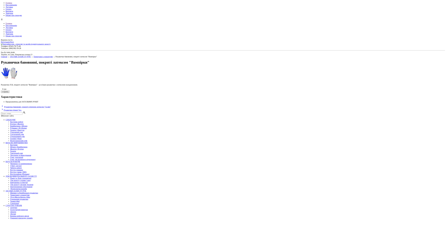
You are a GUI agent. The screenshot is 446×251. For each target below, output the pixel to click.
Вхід (12, 42)
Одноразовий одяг (17, 136)
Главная (4, 57)
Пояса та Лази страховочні (20, 178)
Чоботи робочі (16, 168)
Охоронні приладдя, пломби (21, 218)
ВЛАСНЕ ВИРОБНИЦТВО (17, 143)
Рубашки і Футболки (18, 128)
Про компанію (11, 5)
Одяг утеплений (16, 157)
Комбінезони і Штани (18, 126)
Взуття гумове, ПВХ (18, 172)
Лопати (13, 212)
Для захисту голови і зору (20, 180)
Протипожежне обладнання (21, 187)
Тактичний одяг (16, 153)
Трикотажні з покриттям (43, 57)
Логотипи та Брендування (20, 155)
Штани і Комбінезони (18, 147)
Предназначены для (13, 102)
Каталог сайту (7, 116)
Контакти (9, 11)
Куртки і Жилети (17, 124)
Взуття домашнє (16, 170)
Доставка (9, 7)
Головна (9, 3)
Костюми (14, 145)
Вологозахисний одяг (18, 141)
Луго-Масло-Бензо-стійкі (20, 197)
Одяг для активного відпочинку (23, 159)
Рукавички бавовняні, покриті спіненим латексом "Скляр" (27, 107)
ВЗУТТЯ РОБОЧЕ (13, 162)
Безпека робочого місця (19, 216)
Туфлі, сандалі (15, 166)
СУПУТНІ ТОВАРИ (14, 205)
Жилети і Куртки (17, 149)
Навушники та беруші (19, 182)
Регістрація (5, 42)
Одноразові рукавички (19, 199)
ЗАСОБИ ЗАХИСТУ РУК (20, 57)
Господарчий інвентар (19, 210)
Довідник (9, 13)
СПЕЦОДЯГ (11, 120)
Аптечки (13, 208)
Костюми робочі (16, 122)
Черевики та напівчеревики (21, 164)
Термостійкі (15, 201)
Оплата (8, 9)
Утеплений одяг (16, 132)
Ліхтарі (13, 214)
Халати (13, 151)
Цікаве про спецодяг (14, 15)
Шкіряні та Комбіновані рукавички (24, 193)
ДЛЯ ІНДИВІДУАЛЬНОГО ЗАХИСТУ (21, 176)
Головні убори (16, 139)
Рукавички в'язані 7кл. (13, 110)
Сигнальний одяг (17, 134)
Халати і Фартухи (17, 130)
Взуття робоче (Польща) (19, 174)
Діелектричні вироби (18, 189)
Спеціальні (14, 203)
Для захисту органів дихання (21, 185)
